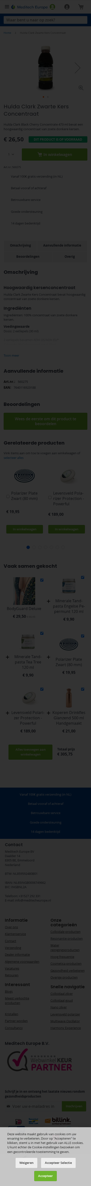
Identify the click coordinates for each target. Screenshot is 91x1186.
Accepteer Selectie (58, 1163)
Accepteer (45, 1176)
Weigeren (26, 1163)
